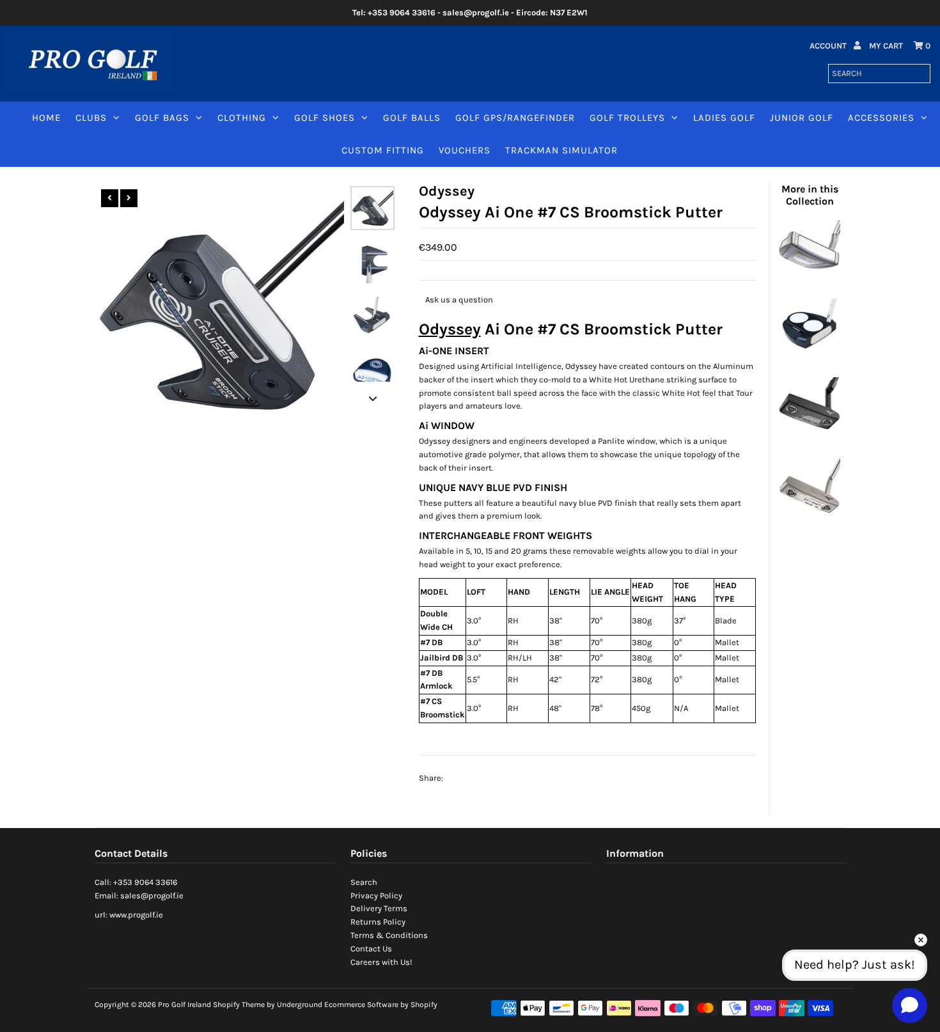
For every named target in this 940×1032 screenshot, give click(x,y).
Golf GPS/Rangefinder (515, 117)
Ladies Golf (724, 117)
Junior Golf (801, 117)
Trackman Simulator (561, 150)
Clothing (241, 117)
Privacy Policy (376, 895)
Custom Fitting (382, 150)
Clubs (91, 117)
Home (46, 117)
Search (363, 882)
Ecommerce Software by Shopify (380, 1004)
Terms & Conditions (389, 935)
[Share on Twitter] (484, 779)
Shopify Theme (239, 1004)
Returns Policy (377, 921)
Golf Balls (412, 117)
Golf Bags (162, 117)
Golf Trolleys (627, 117)
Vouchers (464, 150)
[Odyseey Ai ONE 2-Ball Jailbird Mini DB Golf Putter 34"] (809, 357)
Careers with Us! (381, 962)
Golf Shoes (324, 117)
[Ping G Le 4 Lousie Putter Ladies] (809, 278)
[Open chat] (909, 1005)
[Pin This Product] (509, 779)
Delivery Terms (378, 908)
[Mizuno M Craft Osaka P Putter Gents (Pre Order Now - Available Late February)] (809, 436)
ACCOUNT (829, 46)
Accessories (881, 117)
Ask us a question (459, 299)
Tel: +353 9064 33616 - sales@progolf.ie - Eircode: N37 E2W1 (470, 12)
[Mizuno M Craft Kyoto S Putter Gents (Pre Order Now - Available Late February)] (809, 514)
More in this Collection (809, 195)
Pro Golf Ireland (184, 1004)
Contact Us (371, 948)
